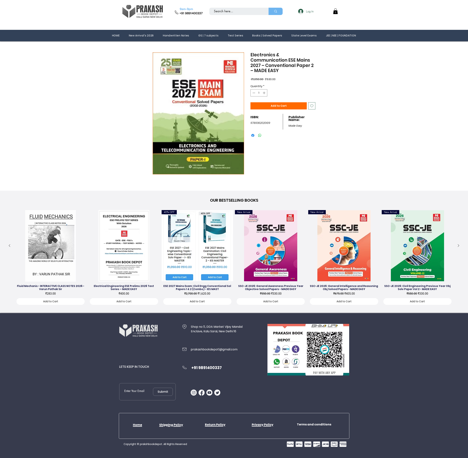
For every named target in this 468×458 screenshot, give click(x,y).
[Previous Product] (9, 245)
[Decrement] (253, 92)
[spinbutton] (259, 92)
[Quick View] (50, 246)
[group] (234, 258)
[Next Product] (458, 245)
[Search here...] (276, 11)
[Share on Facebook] (253, 135)
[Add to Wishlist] (311, 105)
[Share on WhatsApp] (260, 135)
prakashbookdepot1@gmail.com (214, 349)
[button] (335, 11)
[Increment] (264, 92)
